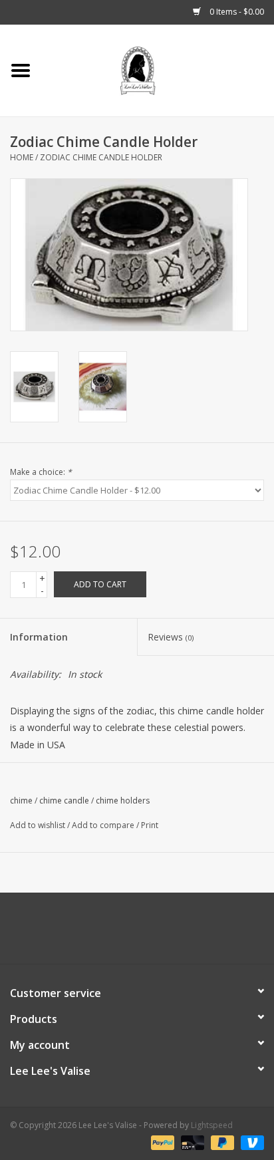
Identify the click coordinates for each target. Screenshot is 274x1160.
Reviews (171, 637)
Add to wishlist (37, 825)
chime (21, 800)
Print (149, 825)
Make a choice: (41, 472)
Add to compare (104, 825)
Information (39, 637)
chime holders (123, 800)
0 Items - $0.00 (235, 11)
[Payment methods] (161, 1141)
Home (21, 157)
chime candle (64, 800)
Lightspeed (212, 1125)
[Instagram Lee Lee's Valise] (196, 933)
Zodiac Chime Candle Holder (101, 157)
